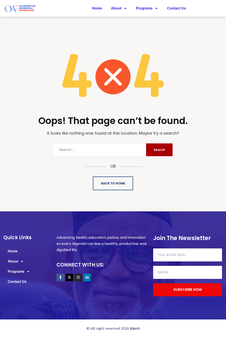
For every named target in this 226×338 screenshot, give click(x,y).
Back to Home (113, 183)
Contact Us (176, 8)
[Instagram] (78, 277)
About (116, 8)
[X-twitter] (69, 277)
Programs (144, 8)
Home (97, 8)
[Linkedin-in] (87, 277)
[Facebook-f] (60, 277)
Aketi (135, 329)
